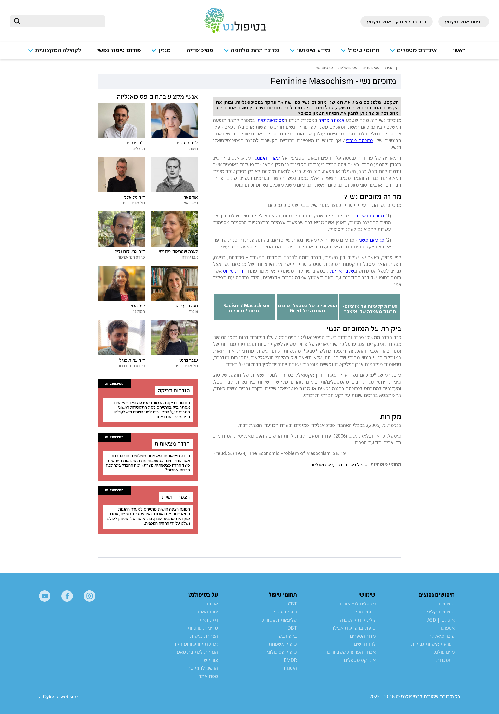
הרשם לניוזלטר (203, 668)
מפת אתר (208, 676)
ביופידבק (288, 636)
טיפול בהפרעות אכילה (353, 628)
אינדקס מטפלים (417, 50)
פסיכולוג (446, 603)
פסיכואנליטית (270, 120)
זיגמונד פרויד (331, 120)
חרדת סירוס (234, 271)
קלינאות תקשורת (279, 620)
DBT (292, 628)
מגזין (164, 50)
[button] (416, 53)
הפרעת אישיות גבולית (433, 644)
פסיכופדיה (200, 50)
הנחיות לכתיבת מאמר (196, 652)
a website (58, 696)
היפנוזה (289, 668)
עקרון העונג (268, 158)
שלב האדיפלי (341, 271)
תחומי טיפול (363, 50)
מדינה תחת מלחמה (255, 50)
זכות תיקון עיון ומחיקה (195, 644)
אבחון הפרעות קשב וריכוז (350, 652)
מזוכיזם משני (371, 240)
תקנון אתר (207, 620)
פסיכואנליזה (321, 464)
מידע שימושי (313, 50)
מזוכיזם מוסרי (359, 140)
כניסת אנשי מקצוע (464, 21)
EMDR (290, 660)
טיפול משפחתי (282, 644)
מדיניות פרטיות (202, 628)
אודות (212, 603)
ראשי (459, 50)
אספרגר (447, 628)
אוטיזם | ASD (441, 620)
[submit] (17, 21)
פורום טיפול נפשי (119, 50)
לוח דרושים (365, 644)
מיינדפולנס (444, 652)
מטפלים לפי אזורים (357, 603)
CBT (292, 603)
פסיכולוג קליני (441, 612)
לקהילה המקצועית (58, 50)
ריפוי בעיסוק (284, 612)
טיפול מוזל (365, 612)
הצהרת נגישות (204, 636)
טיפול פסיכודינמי (351, 464)
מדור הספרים (363, 636)
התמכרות (445, 660)
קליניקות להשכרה (358, 620)
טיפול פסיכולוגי (282, 652)
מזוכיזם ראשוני (369, 216)
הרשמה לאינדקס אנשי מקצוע (396, 21)
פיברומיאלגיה (442, 636)
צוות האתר (207, 612)
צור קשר (209, 660)
